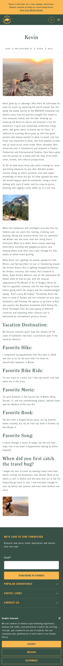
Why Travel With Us (23, 48)
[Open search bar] (52, 20)
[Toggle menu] (58, 19)
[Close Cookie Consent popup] (59, 618)
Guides (40, 48)
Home (7, 48)
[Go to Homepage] (7, 20)
